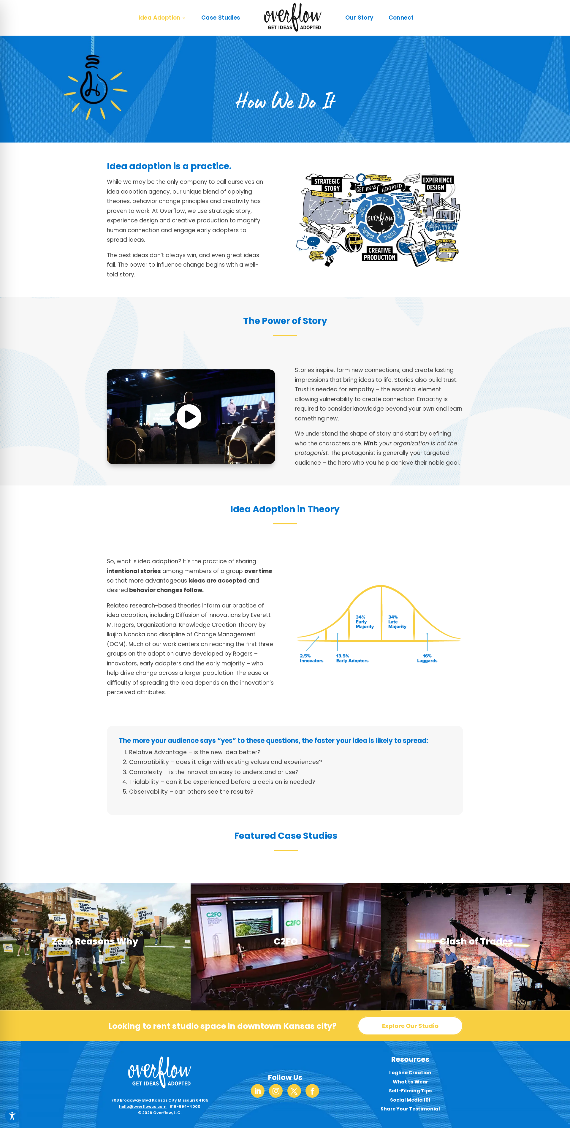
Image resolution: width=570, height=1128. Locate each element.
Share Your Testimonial (410, 1108)
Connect (401, 18)
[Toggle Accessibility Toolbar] (12, 1116)
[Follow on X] (294, 1091)
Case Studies (220, 18)
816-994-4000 (185, 1106)
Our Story (359, 18)
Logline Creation (410, 1072)
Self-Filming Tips (410, 1090)
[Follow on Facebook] (312, 1091)
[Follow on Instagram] (276, 1091)
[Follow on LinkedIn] (258, 1091)
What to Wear (410, 1081)
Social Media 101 (410, 1100)
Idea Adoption (159, 18)
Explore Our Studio (410, 1026)
